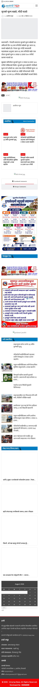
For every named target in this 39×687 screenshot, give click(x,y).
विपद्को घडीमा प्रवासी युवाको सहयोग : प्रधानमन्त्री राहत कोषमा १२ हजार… (25, 377)
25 (9, 605)
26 (14, 605)
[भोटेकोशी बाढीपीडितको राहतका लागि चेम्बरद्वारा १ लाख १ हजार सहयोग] (28, 130)
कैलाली (5, 134)
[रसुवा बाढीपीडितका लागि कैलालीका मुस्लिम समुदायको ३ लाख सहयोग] (10, 150)
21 (24, 601)
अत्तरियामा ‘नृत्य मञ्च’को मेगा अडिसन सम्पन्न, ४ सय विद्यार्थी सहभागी (25, 406)
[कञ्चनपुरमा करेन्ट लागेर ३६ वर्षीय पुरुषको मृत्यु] (10, 130)
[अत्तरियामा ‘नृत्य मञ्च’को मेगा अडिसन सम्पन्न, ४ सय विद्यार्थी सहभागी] (6, 408)
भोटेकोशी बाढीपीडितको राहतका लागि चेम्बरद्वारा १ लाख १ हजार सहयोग (24, 357)
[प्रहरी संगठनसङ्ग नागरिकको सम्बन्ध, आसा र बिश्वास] (19, 497)
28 (25, 605)
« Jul (2, 610)
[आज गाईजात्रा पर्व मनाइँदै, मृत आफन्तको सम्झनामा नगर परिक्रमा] (6, 439)
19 (14, 601)
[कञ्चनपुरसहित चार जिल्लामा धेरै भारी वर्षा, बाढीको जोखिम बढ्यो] (6, 398)
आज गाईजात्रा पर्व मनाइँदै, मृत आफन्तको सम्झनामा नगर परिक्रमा (24, 437)
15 (30, 598)
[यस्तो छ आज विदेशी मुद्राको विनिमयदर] (6, 388)
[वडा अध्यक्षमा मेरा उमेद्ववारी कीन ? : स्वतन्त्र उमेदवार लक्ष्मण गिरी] (19, 560)
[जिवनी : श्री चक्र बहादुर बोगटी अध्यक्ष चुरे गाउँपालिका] (19, 528)
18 (9, 601)
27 (19, 605)
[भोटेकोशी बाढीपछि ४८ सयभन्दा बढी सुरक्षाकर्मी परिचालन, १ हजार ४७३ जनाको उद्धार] (6, 429)
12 (14, 598)
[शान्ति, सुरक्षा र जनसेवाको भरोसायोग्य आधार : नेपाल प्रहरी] (19, 465)
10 (4, 598)
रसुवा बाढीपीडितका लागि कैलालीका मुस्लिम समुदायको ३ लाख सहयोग (25, 366)
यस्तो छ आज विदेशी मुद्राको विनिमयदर (22, 386)
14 (25, 598)
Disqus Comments (20, 187)
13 (19, 598)
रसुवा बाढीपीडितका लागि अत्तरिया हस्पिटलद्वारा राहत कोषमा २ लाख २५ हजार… (25, 418)
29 (30, 605)
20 (19, 601)
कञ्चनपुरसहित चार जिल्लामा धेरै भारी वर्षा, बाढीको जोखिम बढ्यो (25, 396)
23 (35, 601)
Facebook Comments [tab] (20, 181)
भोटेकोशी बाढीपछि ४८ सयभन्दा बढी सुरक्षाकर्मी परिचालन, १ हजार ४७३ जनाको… (25, 428)
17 (3, 601)
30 (35, 605)
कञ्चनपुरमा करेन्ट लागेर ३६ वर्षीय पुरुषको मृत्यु (24, 345)
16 (35, 598)
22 (30, 601)
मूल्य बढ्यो (8, 95)
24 (4, 605)
